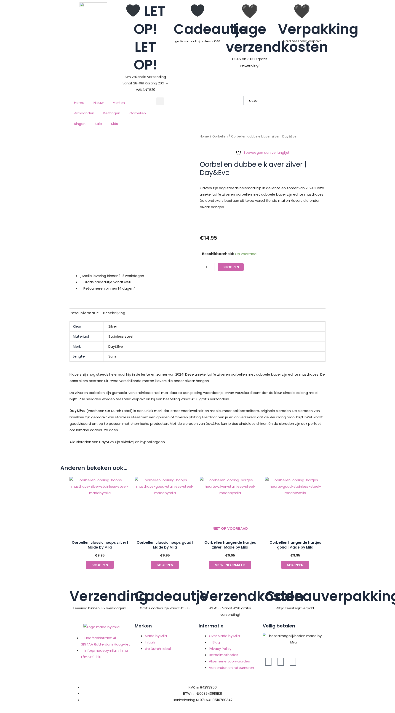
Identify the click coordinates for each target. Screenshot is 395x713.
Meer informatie (230, 564)
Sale (98, 123)
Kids (114, 123)
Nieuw (98, 102)
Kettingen (111, 113)
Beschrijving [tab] (114, 313)
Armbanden (84, 113)
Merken (119, 102)
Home (79, 102)
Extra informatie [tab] (84, 313)
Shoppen (230, 267)
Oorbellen (137, 113)
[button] (160, 101)
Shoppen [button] (99, 564)
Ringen (79, 123)
